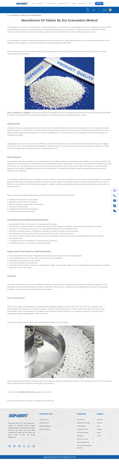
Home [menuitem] (33, 3)
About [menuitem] (90, 3)
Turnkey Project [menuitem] (51, 3)
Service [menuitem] (74, 3)
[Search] (110, 10)
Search (105, 10)
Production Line (46, 414)
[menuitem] (41, 3)
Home (9, 15)
